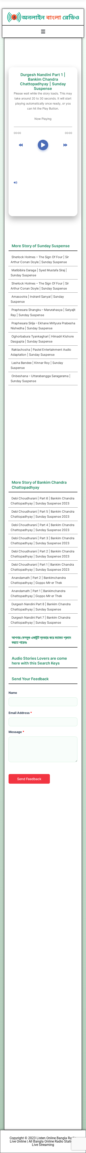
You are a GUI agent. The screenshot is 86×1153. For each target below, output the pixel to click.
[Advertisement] (46, 182)
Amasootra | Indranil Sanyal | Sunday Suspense (37, 299)
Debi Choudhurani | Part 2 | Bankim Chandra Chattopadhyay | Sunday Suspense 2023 (42, 553)
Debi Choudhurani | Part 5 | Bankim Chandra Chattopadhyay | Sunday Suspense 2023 (42, 514)
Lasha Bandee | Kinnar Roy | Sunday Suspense (37, 365)
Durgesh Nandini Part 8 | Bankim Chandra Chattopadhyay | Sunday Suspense (41, 606)
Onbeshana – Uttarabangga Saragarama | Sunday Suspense (40, 378)
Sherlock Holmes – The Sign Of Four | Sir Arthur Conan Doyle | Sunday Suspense (40, 259)
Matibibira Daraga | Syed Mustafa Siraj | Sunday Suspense (39, 272)
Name (13, 693)
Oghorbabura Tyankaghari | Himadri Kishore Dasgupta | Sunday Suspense (42, 339)
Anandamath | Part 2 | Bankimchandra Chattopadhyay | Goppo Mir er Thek (38, 580)
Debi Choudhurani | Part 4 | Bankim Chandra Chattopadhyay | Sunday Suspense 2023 (42, 527)
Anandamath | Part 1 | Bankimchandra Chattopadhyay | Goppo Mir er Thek (38, 593)
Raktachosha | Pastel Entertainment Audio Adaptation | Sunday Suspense (41, 352)
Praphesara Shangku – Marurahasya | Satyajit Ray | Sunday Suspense (43, 312)
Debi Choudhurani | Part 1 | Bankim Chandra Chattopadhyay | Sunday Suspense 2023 (42, 567)
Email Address (20, 713)
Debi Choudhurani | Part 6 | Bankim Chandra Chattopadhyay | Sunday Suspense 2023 (42, 500)
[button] (43, 31)
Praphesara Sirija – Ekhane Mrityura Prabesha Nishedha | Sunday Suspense (43, 325)
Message (16, 732)
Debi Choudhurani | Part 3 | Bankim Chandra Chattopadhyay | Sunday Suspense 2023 (42, 540)
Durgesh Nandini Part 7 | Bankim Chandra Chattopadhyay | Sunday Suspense (40, 620)
